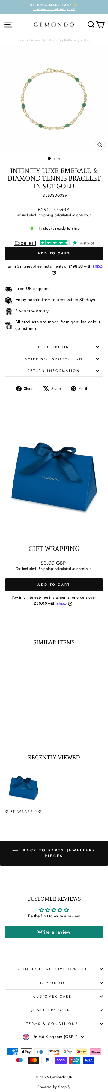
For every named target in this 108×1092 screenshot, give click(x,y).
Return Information (54, 370)
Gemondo (52, 982)
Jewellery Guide (53, 1009)
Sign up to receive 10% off (52, 969)
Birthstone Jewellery (42, 40)
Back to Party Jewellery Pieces (58, 852)
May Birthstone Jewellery (74, 40)
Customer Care (52, 996)
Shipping (46, 214)
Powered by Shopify (54, 1087)
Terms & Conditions (52, 1023)
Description (54, 347)
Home (22, 40)
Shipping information (54, 358)
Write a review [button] (54, 932)
